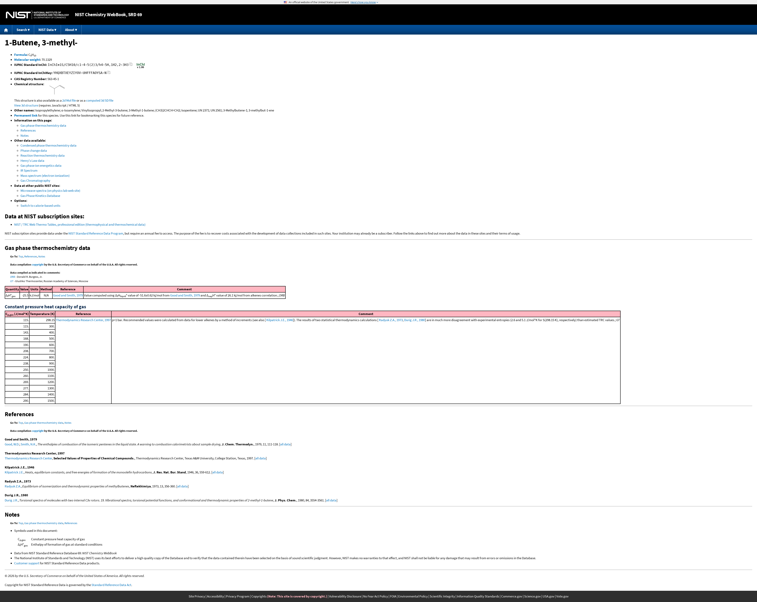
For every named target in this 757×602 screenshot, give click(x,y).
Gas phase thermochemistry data (43, 125)
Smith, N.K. (28, 444)
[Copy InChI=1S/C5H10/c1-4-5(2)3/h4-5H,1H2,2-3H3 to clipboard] (130, 65)
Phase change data (34, 150)
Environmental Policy (413, 596)
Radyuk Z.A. (13, 486)
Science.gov (532, 596)
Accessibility (215, 596)
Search (22, 29)
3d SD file (107, 100)
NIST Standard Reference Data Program (95, 233)
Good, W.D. (12, 444)
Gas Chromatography (35, 180)
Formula (20, 54)
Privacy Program (237, 596)
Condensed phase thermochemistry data (48, 145)
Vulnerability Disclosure (345, 596)
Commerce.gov (511, 596)
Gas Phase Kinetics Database (40, 196)
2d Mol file (69, 100)
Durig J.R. (11, 500)
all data (285, 444)
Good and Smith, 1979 (68, 295)
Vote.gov (562, 596)
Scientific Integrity (442, 596)
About (69, 29)
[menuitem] (6, 30)
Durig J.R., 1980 (414, 320)
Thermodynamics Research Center (28, 458)
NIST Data (46, 29)
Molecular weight (27, 59)
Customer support (26, 563)
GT (11, 281)
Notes (25, 135)
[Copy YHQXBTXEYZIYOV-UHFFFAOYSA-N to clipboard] (108, 73)
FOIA (393, 596)
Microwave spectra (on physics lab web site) (50, 190)
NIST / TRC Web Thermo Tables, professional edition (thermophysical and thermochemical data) (79, 224)
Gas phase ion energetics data (41, 165)
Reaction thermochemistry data (43, 155)
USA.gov (548, 596)
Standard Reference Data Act (111, 585)
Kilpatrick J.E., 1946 (279, 320)
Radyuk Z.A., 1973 (391, 320)
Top (21, 256)
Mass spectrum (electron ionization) (45, 175)
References (28, 130)
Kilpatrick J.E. (14, 472)
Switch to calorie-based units (40, 205)
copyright (38, 264)
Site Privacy (197, 596)
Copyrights (259, 596)
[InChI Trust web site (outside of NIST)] (140, 68)
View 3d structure (26, 105)
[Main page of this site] (6, 30)
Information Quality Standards (478, 596)
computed (93, 100)
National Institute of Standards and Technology (37, 14)
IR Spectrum (29, 170)
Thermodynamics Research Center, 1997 (83, 320)
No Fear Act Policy (375, 596)
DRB (12, 277)
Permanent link (25, 115)
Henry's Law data (32, 160)
